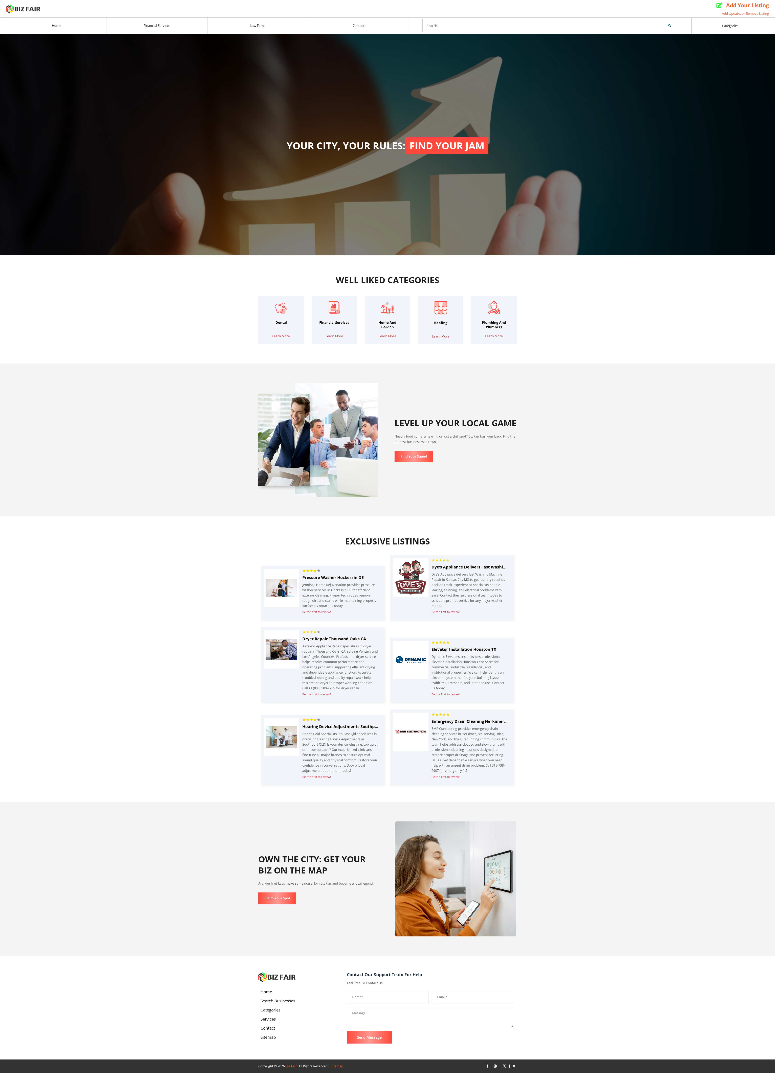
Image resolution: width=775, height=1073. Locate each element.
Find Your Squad (414, 456)
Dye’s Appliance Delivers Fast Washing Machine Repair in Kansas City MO (504, 567)
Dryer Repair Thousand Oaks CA (334, 639)
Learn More (281, 336)
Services (268, 1020)
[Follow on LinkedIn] (514, 1066)
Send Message (369, 1037)
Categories (730, 26)
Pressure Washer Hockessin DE (333, 577)
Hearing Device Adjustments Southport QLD (346, 726)
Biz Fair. (292, 1066)
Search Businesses (278, 1002)
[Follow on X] (505, 1066)
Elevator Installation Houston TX (463, 649)
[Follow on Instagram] (496, 1066)
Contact (358, 25)
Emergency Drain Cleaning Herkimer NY (471, 721)
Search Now (663, 25)
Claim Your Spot (277, 898)
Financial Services (157, 25)
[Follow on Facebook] (487, 1066)
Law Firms (257, 25)
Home (56, 25)
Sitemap (268, 1038)
